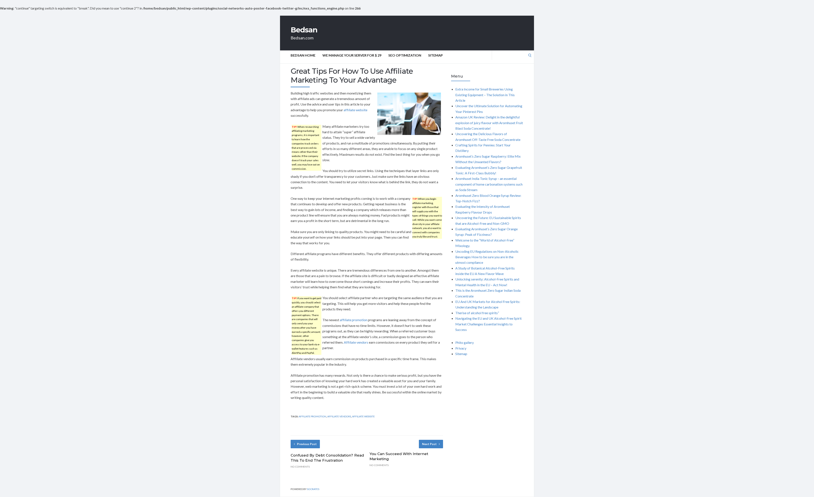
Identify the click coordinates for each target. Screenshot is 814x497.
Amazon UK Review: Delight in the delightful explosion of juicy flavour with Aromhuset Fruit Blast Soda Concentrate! (489, 122)
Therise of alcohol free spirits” (477, 313)
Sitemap (435, 55)
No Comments (300, 466)
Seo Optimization (404, 55)
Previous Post (307, 444)
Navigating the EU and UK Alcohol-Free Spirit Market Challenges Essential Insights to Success (488, 324)
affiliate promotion (353, 320)
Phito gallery (464, 342)
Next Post (429, 444)
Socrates (313, 489)
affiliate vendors (339, 416)
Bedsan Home (303, 55)
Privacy (460, 348)
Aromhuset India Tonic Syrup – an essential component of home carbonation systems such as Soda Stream (489, 184)
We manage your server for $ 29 (351, 55)
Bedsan (304, 29)
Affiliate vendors (356, 342)
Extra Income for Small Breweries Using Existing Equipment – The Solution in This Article (485, 94)
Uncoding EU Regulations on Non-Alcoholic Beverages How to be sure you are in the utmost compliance (487, 257)
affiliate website (355, 110)
